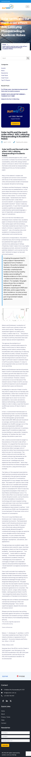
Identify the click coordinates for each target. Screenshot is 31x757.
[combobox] (13, 58)
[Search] (28, 58)
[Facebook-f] (3, 701)
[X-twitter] (11, 701)
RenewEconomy (8, 624)
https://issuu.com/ (8, 645)
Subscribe (5, 745)
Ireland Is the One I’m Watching (10, 99)
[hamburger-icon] (27, 7)
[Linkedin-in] (7, 701)
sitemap (13, 755)
